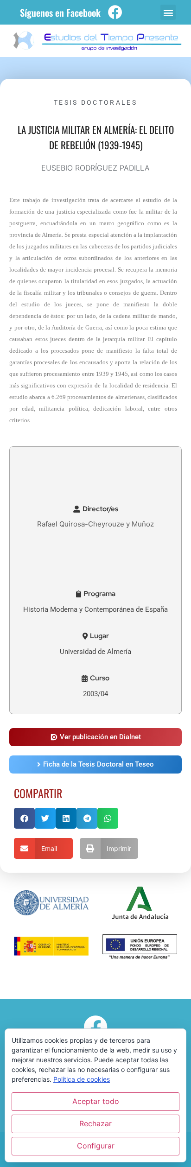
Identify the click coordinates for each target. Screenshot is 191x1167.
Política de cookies (81, 1079)
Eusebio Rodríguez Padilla (95, 167)
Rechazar (95, 1123)
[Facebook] (115, 12)
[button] (168, 12)
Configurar (96, 1145)
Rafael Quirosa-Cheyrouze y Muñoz (95, 524)
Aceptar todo (95, 1101)
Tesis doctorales (95, 102)
